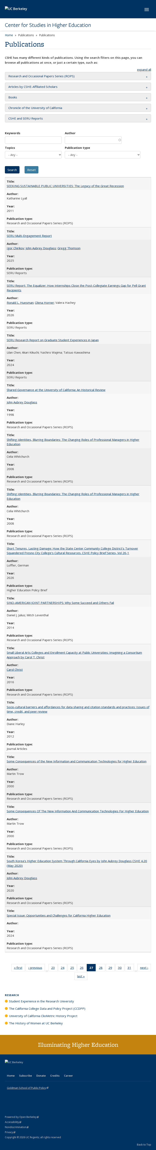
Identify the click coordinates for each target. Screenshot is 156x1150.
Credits (55, 1075)
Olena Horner (44, 303)
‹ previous (36, 968)
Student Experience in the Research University (41, 1001)
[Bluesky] (40, 1069)
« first (19, 968)
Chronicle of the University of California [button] (35, 108)
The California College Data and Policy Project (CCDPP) (47, 1008)
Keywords (12, 133)
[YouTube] (24, 1069)
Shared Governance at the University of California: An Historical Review (56, 390)
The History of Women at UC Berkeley (36, 1023)
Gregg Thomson (68, 248)
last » (82, 977)
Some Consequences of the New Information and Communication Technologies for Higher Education (76, 761)
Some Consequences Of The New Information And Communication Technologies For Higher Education (78, 811)
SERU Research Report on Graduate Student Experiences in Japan (53, 340)
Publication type (77, 148)
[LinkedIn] (16, 1069)
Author (70, 133)
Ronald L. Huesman (20, 303)
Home (9, 35)
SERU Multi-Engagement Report (29, 236)
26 (83, 968)
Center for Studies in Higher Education (48, 25)
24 (64, 968)
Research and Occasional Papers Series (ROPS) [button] (41, 76)
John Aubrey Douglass (41, 248)
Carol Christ (15, 670)
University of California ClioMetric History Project (43, 1016)
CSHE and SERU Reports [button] (25, 118)
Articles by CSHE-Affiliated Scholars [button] (32, 87)
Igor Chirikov (15, 248)
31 (131, 968)
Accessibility (13, 1122)
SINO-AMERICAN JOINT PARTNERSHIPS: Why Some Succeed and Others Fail (60, 603)
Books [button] (12, 97)
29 (111, 968)
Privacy (10, 1132)
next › (145, 968)
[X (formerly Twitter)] (8, 1069)
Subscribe (25, 1075)
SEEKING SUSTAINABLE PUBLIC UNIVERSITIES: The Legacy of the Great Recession (65, 186)
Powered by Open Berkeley (22, 1117)
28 (102, 968)
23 (54, 968)
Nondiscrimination (17, 1127)
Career (68, 1075)
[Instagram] (32, 1069)
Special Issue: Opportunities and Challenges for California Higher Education (58, 915)
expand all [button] (144, 70)
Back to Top (144, 1144)
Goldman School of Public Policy (28, 1088)
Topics (10, 148)
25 (73, 968)
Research (12, 995)
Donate (41, 1075)
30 (121, 968)
